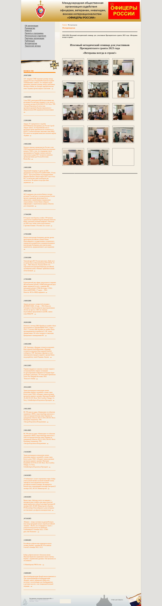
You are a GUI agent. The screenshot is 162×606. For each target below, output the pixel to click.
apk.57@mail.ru (119, 599)
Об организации (31, 26)
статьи (36, 601)
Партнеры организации (34, 38)
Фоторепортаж (31, 43)
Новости (28, 31)
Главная (64, 25)
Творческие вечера (33, 46)
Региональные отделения (35, 36)
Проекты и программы (34, 33)
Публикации (30, 41)
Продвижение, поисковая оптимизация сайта (40, 598)
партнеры (31, 601)
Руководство (30, 28)
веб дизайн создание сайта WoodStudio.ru (41, 599)
